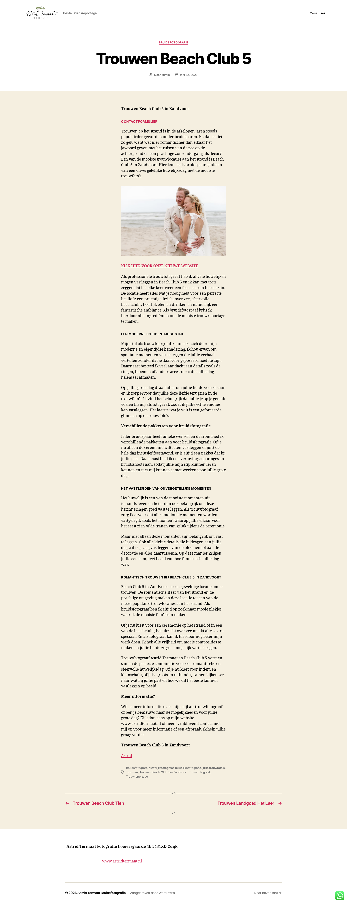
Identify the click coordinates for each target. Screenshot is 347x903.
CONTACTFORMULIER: (140, 121)
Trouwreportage (137, 776)
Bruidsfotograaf (136, 768)
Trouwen (132, 772)
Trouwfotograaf (199, 772)
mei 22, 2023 (189, 75)
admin (166, 75)
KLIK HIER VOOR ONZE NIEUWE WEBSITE (159, 265)
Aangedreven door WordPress (152, 893)
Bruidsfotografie (173, 42)
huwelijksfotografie (188, 768)
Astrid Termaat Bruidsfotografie (101, 893)
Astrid (126, 755)
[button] (339, 895)
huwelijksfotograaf (161, 768)
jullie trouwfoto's (213, 768)
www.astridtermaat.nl (122, 861)
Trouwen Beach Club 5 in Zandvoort (164, 772)
